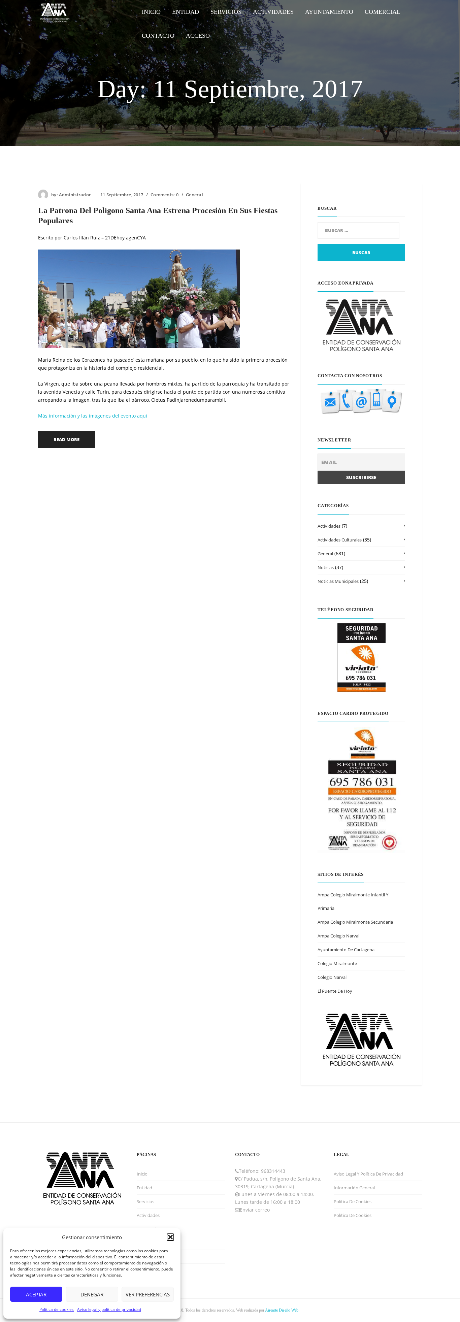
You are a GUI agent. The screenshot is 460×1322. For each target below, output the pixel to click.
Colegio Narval (332, 977)
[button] (170, 1237)
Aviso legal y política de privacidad (109, 1309)
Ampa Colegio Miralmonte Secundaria (355, 922)
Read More (66, 439)
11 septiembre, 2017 (121, 195)
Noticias (326, 567)
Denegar (91, 1294)
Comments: (164, 195)
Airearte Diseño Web (281, 1310)
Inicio (142, 1174)
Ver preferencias (148, 1294)
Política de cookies (56, 1309)
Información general (354, 1188)
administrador (75, 195)
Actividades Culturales (340, 540)
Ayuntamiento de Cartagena (346, 950)
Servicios (145, 1201)
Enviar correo (255, 1210)
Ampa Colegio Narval (338, 936)
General (194, 195)
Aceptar (36, 1294)
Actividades (329, 526)
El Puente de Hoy (335, 991)
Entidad (144, 1188)
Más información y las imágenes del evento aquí (92, 415)
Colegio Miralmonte (337, 963)
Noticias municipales (338, 581)
